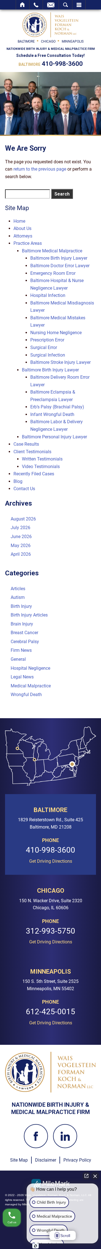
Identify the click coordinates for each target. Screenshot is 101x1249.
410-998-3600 (62, 63)
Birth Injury (21, 606)
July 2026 (20, 527)
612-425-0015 (50, 1012)
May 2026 (21, 545)
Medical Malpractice (31, 686)
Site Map (19, 1160)
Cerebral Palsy (25, 641)
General (18, 659)
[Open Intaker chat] (35, 1245)
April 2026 (21, 554)
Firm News (21, 650)
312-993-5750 (50, 931)
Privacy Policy (77, 1160)
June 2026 (21, 536)
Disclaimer (45, 1160)
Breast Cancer (24, 632)
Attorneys (22, 236)
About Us (22, 228)
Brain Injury (22, 624)
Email (51, 5)
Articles (18, 588)
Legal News (22, 677)
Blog (17, 481)
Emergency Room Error (52, 273)
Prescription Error (47, 340)
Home (22, 5)
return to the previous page (39, 169)
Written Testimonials (42, 459)
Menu (78, 5)
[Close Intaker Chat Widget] (95, 1176)
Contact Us (24, 488)
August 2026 (23, 519)
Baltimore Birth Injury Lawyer (58, 258)
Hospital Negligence (30, 668)
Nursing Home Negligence (56, 332)
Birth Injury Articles (29, 615)
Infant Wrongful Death (52, 414)
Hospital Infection (47, 295)
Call (36, 5)
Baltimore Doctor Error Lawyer (59, 265)
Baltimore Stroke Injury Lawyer (60, 362)
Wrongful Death (26, 694)
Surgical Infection (47, 355)
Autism (18, 597)
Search (65, 5)
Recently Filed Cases (33, 473)
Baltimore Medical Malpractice (52, 250)
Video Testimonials (41, 466)
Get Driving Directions (50, 861)
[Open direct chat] (86, 1176)
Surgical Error (43, 347)
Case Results (26, 444)
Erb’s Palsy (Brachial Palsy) (57, 407)
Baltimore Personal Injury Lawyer (54, 436)
